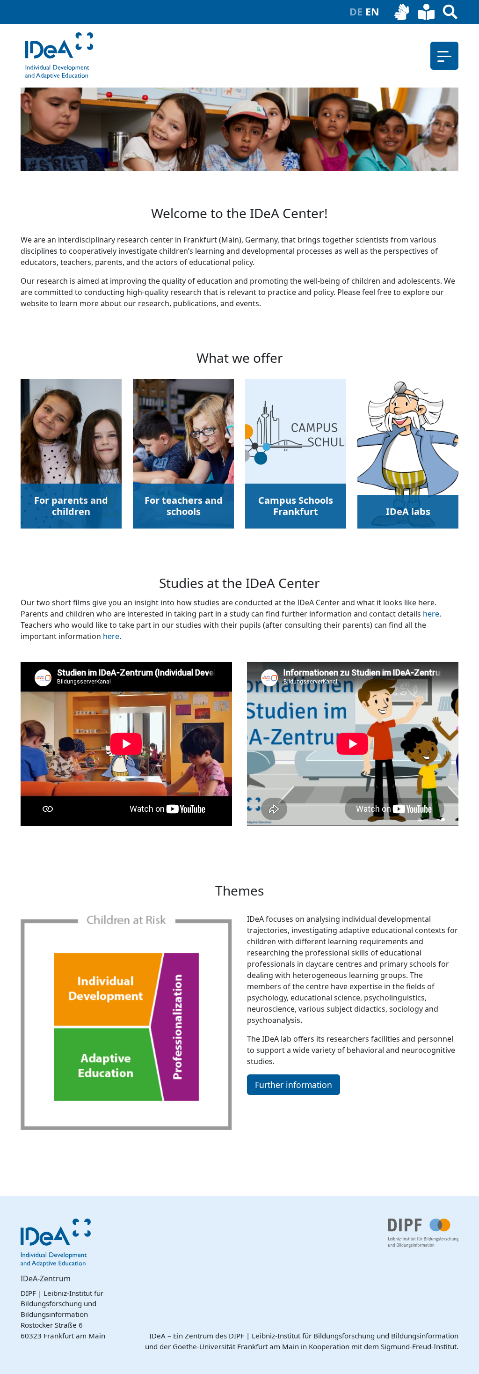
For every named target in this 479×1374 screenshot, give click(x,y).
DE (357, 11)
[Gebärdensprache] (402, 12)
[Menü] (444, 56)
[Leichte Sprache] (426, 12)
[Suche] (450, 12)
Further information (293, 1084)
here (431, 614)
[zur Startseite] (59, 56)
